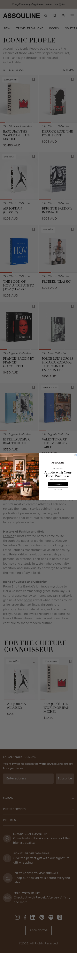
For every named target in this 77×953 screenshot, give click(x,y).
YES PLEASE (58, 484)
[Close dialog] (75, 455)
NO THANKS (58, 489)
